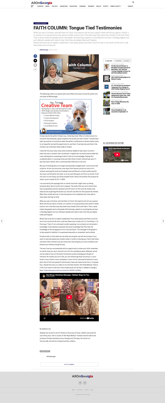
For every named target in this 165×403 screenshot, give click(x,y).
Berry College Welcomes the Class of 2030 (120, 102)
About (73, 390)
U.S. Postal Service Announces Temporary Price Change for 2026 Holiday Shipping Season (120, 87)
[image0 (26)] (65, 134)
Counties (40, 6)
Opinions (82, 6)
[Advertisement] (117, 128)
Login (91, 390)
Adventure (64, 6)
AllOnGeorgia (44, 50)
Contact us (80, 390)
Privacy (87, 390)
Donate (130, 6)
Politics (54, 6)
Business (91, 6)
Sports (105, 6)
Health (98, 6)
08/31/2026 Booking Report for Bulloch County (120, 78)
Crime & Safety (115, 6)
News (47, 6)
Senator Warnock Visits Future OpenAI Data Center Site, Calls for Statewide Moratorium (120, 95)
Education (73, 6)
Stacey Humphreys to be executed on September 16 (119, 111)
